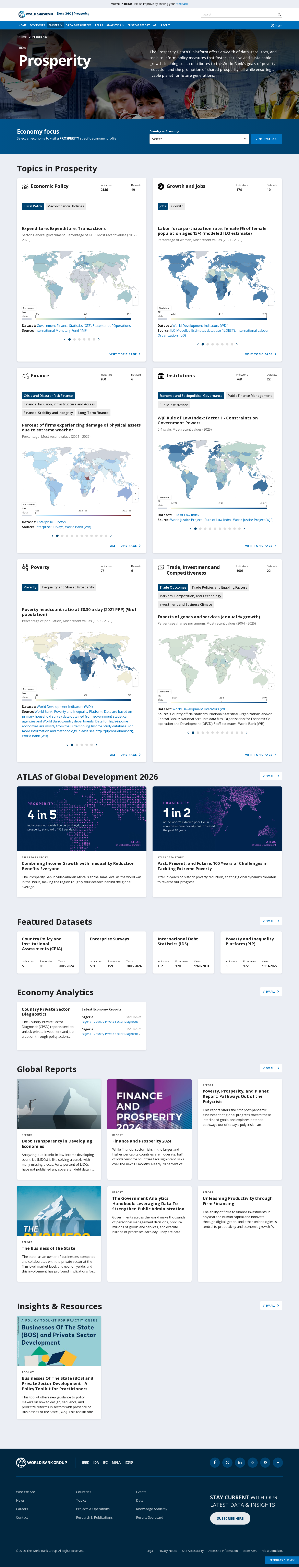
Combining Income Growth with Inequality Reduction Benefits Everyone (78, 866)
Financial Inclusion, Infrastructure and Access (59, 404)
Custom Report (139, 25)
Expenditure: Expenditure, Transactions (64, 228)
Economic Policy (50, 186)
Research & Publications (94, 1517)
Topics (81, 1500)
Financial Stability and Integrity (48, 412)
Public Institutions (173, 405)
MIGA (116, 1462)
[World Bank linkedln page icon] (240, 1462)
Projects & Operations (93, 1509)
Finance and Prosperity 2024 (141, 1141)
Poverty (40, 567)
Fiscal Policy (33, 206)
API (155, 25)
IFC (105, 1462)
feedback (182, 4)
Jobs (162, 206)
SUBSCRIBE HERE (230, 1518)
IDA (96, 1462)
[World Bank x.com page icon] (227, 1462)
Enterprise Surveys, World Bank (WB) (63, 527)
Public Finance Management (250, 395)
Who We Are (25, 1492)
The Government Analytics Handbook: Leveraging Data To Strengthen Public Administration (148, 1204)
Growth (177, 206)
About (165, 25)
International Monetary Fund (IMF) (61, 330)
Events (141, 1492)
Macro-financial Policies (65, 206)
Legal (150, 1551)
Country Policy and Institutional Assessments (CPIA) (42, 943)
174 (239, 189)
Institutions (181, 375)
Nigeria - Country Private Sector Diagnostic (110, 1021)
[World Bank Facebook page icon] (215, 1462)
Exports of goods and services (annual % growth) (209, 616)
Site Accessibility (193, 1551)
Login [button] (278, 25)
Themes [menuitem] (53, 25)
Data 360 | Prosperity (73, 13)
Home (22, 25)
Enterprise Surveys (51, 522)
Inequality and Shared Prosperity (68, 587)
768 (239, 379)
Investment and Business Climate (185, 604)
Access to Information (223, 1551)
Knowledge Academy (151, 1509)
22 (268, 379)
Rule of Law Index (185, 515)
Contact (22, 1517)
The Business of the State (48, 1248)
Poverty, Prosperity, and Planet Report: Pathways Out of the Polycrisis (236, 1096)
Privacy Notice (167, 1551)
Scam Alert (250, 1551)
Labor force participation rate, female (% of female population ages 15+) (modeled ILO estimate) (212, 231)
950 (103, 379)
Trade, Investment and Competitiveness (193, 570)
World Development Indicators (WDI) (200, 325)
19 (133, 189)
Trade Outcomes (172, 587)
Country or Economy (164, 131)
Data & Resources (78, 25)
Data (139, 1500)
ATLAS (99, 25)
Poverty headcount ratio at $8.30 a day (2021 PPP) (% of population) (79, 612)
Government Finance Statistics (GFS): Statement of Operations (84, 325)
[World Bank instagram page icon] (253, 1462)
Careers (22, 1509)
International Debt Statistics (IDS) (178, 941)
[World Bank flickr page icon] (278, 1462)
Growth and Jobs (186, 186)
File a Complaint (272, 1551)
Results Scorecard (149, 1517)
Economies (37, 25)
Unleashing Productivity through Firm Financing (238, 1201)
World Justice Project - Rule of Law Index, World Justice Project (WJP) (222, 520)
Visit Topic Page (123, 354)
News (20, 1500)
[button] (64, 339)
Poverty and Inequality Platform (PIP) (250, 941)
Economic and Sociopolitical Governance (191, 395)
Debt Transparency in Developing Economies (57, 1143)
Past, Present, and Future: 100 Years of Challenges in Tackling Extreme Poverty (212, 866)
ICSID (129, 1462)
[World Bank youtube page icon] (265, 1462)
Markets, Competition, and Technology (190, 596)
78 (102, 571)
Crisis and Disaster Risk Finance (48, 395)
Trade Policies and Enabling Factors (219, 587)
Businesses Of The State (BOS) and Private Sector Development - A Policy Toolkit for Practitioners (57, 1383)
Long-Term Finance (93, 412)
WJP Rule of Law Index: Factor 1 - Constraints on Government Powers (208, 420)
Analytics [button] (113, 25)
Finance (40, 375)
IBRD (85, 1462)
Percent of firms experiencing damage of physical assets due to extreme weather (81, 427)
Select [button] (157, 139)
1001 (239, 571)
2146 (104, 189)
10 (268, 189)
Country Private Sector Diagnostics (46, 1011)
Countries (83, 1492)
